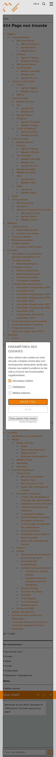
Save (28, 409)
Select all (28, 402)
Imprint (22, 421)
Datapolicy (32, 421)
